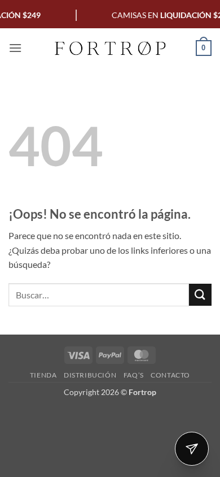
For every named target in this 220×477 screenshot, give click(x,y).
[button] (15, 48)
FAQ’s (134, 375)
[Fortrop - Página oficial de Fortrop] (110, 48)
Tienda (43, 375)
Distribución (90, 375)
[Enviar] (200, 295)
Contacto (170, 375)
